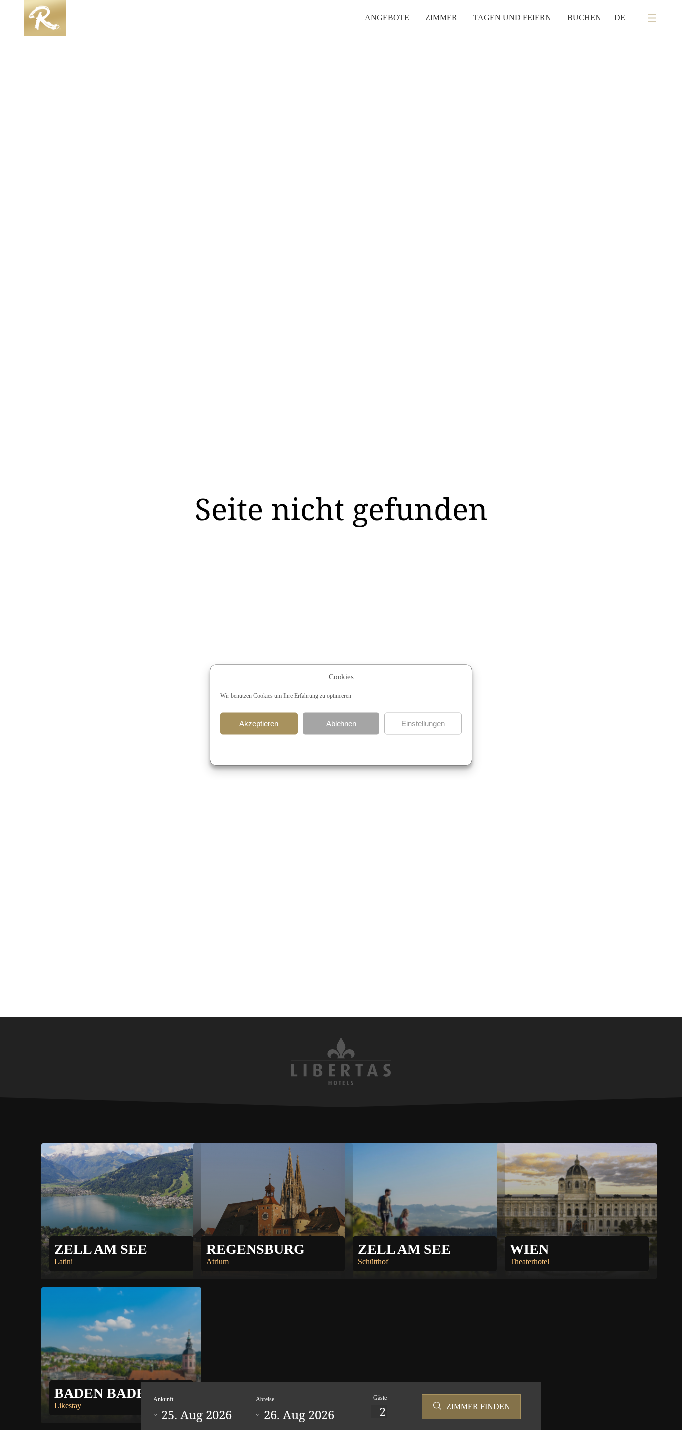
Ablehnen (341, 723)
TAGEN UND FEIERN (512, 17)
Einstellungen (423, 723)
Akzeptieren (258, 723)
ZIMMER (441, 17)
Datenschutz (321, 748)
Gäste (380, 1397)
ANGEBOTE (387, 17)
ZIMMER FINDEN (478, 1406)
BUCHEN (584, 17)
